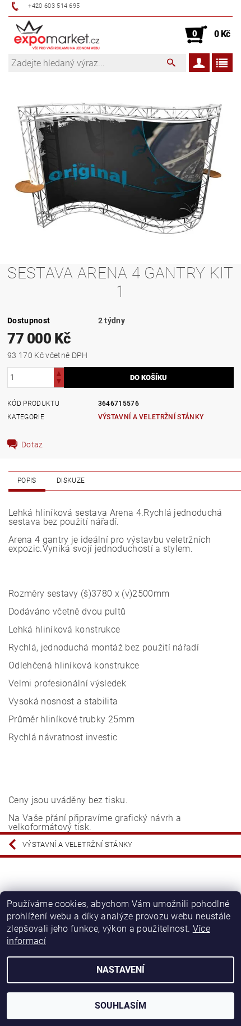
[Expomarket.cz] (56, 34)
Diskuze (71, 480)
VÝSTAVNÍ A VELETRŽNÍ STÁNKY (151, 417)
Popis (26, 480)
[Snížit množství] (59, 382)
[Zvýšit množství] (59, 372)
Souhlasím (120, 1005)
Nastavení (120, 969)
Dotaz (32, 444)
